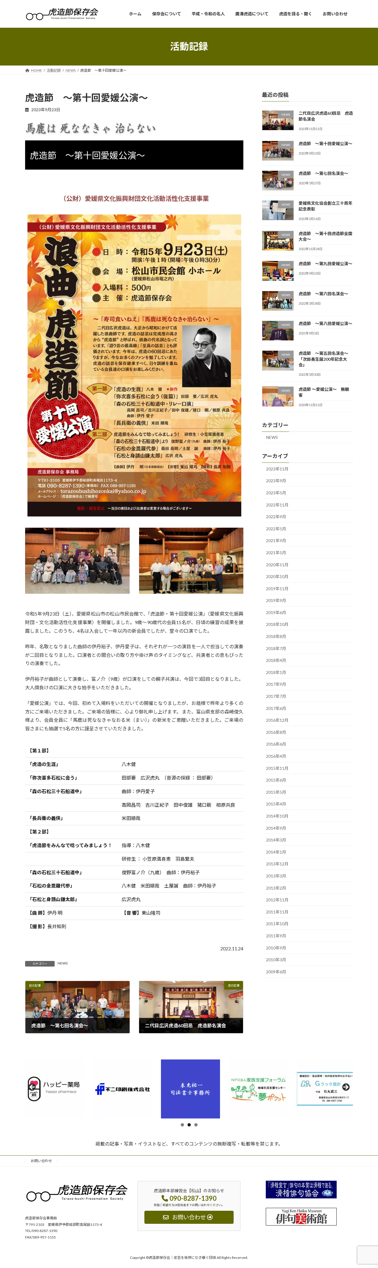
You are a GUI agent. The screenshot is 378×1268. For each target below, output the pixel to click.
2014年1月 (276, 851)
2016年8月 (276, 731)
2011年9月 (276, 935)
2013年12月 (277, 863)
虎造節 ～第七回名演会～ (323, 172)
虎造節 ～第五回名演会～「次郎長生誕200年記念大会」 (323, 359)
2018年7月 (276, 648)
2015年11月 (277, 767)
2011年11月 (277, 911)
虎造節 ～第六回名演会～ (323, 293)
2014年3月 (276, 839)
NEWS (63, 963)
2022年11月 (277, 504)
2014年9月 (276, 827)
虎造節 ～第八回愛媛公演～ (325, 323)
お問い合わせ (41, 1161)
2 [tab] (189, 1124)
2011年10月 (277, 923)
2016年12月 (277, 720)
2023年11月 (277, 468)
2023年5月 (276, 492)
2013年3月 (276, 875)
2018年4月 (276, 660)
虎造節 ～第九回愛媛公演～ (325, 263)
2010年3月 (276, 959)
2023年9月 (276, 480)
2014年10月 (277, 815)
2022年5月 (276, 528)
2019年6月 (276, 612)
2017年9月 (276, 684)
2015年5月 (276, 791)
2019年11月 (277, 588)
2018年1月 (276, 672)
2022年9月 (276, 516)
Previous (32, 1087)
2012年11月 (277, 899)
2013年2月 (276, 887)
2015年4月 (276, 803)
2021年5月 (276, 552)
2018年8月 (276, 636)
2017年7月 (276, 696)
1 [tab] (182, 1124)
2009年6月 (276, 971)
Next (345, 1087)
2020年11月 (277, 564)
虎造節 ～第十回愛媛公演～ (325, 143)
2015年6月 (276, 780)
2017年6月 (276, 708)
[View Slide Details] (54, 1088)
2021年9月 (276, 540)
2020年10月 (277, 576)
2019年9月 (276, 600)
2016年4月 (276, 756)
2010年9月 (276, 947)
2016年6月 (276, 744)
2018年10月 (277, 624)
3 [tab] (196, 1124)
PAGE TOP (363, 1224)
